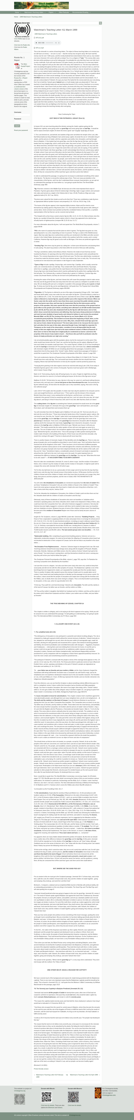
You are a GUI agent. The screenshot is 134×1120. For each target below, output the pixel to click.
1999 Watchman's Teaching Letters (31, 17)
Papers (51, 12)
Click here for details (47, 1105)
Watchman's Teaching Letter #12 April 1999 (84, 1075)
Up (67, 1075)
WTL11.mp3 (40, 48)
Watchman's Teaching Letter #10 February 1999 (49, 1076)
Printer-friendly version (41, 1069)
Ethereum (51, 1107)
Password (17, 119)
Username (17, 112)
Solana (60, 1107)
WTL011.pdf (40, 37)
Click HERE (18, 39)
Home (17, 12)
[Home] (42, 5)
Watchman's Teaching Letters (33, 12)
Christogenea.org (19, 1091)
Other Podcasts (64, 12)
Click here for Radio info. (22, 45)
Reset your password (21, 130)
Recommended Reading (80, 12)
